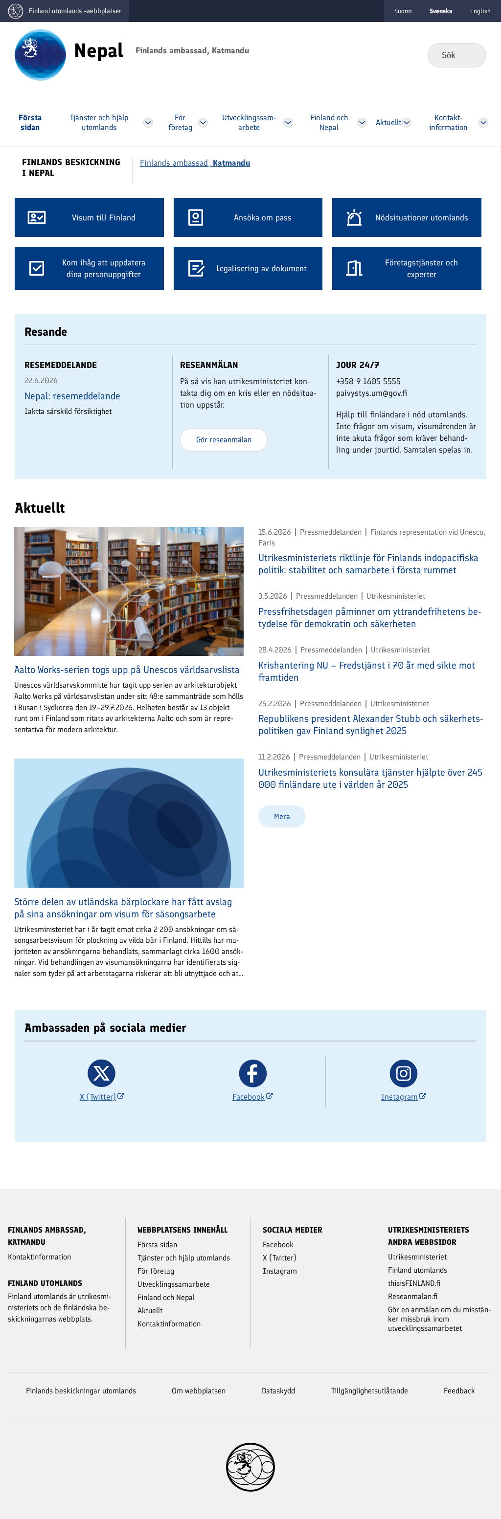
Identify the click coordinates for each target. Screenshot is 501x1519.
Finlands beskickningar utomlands (81, 1390)
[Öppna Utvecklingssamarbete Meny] (288, 122)
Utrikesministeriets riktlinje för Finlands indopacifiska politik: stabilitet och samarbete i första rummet (368, 564)
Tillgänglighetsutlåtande (369, 1390)
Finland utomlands (417, 1270)
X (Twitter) (279, 1257)
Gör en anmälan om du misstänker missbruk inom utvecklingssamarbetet (439, 1319)
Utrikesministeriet (417, 1256)
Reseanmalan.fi (413, 1296)
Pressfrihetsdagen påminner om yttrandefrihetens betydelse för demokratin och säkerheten (369, 617)
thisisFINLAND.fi (414, 1283)
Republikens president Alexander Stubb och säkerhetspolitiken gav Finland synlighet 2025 (370, 725)
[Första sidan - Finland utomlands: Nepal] (40, 54)
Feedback (459, 1390)
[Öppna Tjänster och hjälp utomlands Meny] (148, 122)
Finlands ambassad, (195, 163)
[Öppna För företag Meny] (202, 122)
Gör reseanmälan (223, 439)
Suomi (403, 11)
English (480, 11)
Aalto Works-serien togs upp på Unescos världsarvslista (127, 669)
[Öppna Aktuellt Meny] (406, 122)
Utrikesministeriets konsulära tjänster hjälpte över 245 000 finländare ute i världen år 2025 (370, 778)
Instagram (280, 1271)
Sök (471, 54)
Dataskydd (278, 1390)
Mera (282, 816)
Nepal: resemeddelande (72, 396)
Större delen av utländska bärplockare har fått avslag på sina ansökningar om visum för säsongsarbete (123, 908)
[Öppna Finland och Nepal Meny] (362, 122)
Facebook (278, 1244)
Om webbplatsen (199, 1390)
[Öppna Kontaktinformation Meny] (483, 122)
